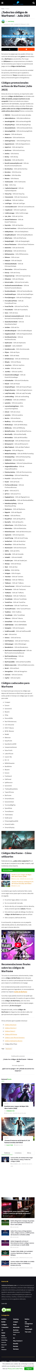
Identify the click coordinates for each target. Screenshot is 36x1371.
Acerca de (3, 1361)
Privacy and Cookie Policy (15, 1368)
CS (2, 1330)
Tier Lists (28, 1332)
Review (15, 1346)
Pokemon (3, 1349)
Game (3, 1333)
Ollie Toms (10, 1145)
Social (27, 1326)
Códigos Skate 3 (10, 1031)
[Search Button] (34, 3)
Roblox (27, 1319)
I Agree (29, 1368)
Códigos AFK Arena (11, 1034)
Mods (15, 1324)
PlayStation (16, 1332)
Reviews (16, 1349)
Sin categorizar (29, 1323)
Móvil (2, 1347)
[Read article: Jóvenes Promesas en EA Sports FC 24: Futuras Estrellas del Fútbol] (5, 884)
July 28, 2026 (15, 1227)
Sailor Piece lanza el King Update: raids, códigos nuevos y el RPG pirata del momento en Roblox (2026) (22, 1233)
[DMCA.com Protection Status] (6, 1310)
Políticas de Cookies (14, 1361)
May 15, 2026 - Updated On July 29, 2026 (23, 879)
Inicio (2, 8)
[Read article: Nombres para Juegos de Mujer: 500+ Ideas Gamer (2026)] (5, 877)
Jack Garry (11, 21)
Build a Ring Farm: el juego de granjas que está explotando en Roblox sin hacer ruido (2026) (22, 1222)
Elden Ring (4, 1340)
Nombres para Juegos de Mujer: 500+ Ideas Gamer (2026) (22, 875)
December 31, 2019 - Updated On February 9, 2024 (16, 24)
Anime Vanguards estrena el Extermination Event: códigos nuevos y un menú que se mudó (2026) (22, 1243)
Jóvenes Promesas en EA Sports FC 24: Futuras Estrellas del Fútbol (22, 882)
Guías (3, 1335)
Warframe (9, 1048)
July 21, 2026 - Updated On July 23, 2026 (22, 1257)
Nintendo (16, 1327)
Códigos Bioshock (10, 1025)
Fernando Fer (10, 1111)
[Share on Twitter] (9, 49)
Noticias (16, 1330)
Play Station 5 (17, 1341)
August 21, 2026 (8, 1216)
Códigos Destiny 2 (10, 1028)
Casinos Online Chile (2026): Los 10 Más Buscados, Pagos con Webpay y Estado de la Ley (22, 1263)
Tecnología (28, 1329)
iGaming (16, 1319)
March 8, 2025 (16, 886)
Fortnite (3, 1342)
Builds (3, 1322)
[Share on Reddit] (26, 49)
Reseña (15, 1343)
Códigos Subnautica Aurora (13, 1041)
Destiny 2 (3, 1337)
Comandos (4, 1327)
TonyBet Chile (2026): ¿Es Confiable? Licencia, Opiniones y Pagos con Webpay (22, 1253)
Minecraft (4, 1344)
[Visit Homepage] (18, 3)
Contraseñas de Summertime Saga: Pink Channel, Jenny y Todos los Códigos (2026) (22, 1159)
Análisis (7, 8)
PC (14, 1338)
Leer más (4, 1303)
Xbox (14, 1334)
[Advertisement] (18, 1182)
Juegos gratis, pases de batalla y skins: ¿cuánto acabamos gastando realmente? (16, 1212)
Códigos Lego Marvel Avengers (15, 1037)
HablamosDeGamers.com (8, 1285)
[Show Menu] (2, 3)
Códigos (4, 1324)
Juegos (15, 1322)
